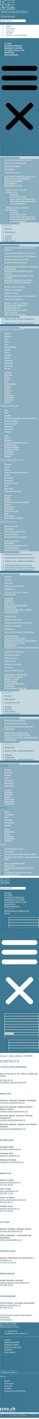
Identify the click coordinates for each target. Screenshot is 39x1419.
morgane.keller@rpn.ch (10, 1149)
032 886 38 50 (6, 1080)
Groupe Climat (10, 658)
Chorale (8, 580)
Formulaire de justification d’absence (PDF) (20, 854)
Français (7, 333)
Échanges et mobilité (13, 290)
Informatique (9, 488)
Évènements (9, 629)
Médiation (7, 775)
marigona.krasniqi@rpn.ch (12, 1162)
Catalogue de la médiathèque (16, 35)
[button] (19, 97)
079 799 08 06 (6, 1211)
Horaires (8, 229)
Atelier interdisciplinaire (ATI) (14, 531)
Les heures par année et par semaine (20, 256)
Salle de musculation (14, 670)
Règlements (9, 169)
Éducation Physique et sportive (15, 537)
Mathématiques (10, 347)
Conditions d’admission (14, 720)
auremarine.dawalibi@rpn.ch (13, 1129)
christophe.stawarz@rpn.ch (12, 1103)
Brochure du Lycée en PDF (17, 911)
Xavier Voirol (5, 1415)
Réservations (10, 28)
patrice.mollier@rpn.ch (10, 1305)
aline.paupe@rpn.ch (9, 1191)
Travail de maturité (11, 534)
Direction (7, 770)
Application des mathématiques (15, 472)
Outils (7, 913)
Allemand (7, 336)
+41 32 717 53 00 (8, 1262)
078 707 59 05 (6, 1185)
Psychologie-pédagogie (12, 491)
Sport (6, 486)
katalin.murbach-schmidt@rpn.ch (15, 1283)
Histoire (7, 358)
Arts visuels (8, 366)
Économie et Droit (11, 424)
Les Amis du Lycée (12, 172)
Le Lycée (8, 43)
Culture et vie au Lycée (14, 50)
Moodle (8, 26)
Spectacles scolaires (14, 586)
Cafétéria (8, 667)
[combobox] (13, 20)
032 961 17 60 (6, 1193)
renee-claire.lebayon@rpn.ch (13, 1200)
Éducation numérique (13, 299)
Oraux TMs (10, 30)
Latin (6, 410)
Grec (6, 344)
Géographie (8, 360)
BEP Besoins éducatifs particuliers (20, 296)
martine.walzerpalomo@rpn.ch (14, 1111)
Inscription (9, 52)
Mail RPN (9, 33)
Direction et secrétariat (15, 163)
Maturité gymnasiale (13, 46)
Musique (7, 368)
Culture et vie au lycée (15, 902)
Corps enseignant (12, 166)
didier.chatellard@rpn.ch (11, 1240)
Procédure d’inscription (15, 723)
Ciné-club (8, 583)
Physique (7, 355)
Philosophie (8, 363)
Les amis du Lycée (12, 702)
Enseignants (8, 814)
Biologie (7, 350)
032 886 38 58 (6, 1307)
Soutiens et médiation (14, 652)
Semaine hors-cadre (13, 619)
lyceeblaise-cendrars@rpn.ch (13, 1082)
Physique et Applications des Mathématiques (20, 418)
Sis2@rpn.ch (6, 1260)
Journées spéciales (13, 626)
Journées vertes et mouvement (18, 623)
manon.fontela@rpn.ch (10, 1182)
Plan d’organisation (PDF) (13, 849)
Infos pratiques (11, 55)
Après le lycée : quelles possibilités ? (16, 209)
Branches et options (13, 48)
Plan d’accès (10, 232)
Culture (7, 778)
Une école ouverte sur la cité (17, 160)
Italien (6, 339)
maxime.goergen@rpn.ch (11, 1231)
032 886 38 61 (6, 1285)
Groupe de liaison (12, 655)
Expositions (9, 589)
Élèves (6, 812)
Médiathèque (10, 661)
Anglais (7, 341)
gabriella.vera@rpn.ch (10, 1156)
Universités (14, 194)
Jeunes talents (11, 293)
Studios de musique (13, 664)
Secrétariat (8, 772)
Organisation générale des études (19, 253)
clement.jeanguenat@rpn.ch (12, 1120)
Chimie (7, 352)
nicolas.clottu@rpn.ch (10, 1209)
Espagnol (7, 415)
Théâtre (8, 577)
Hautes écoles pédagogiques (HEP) (23, 201)
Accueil (8, 893)
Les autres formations (18, 203)
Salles (6, 817)
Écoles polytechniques (18, 197)
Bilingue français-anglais (15, 262)
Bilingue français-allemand (16, 259)
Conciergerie (9, 786)
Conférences (10, 616)
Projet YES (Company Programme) (19, 632)
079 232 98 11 (6, 1202)
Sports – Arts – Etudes (14, 287)
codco (27, 1414)
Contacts (8, 225)
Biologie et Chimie (11, 421)
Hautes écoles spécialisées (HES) (22, 199)
